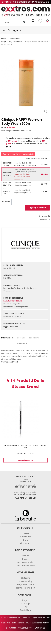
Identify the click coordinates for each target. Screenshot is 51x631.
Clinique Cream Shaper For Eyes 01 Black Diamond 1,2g (25, 446)
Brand (26, 540)
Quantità (6, 202)
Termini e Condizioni (25, 587)
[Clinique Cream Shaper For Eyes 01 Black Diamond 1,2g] (25, 419)
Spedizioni (34, 338)
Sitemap (25, 603)
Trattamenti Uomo (25, 565)
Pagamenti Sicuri (25, 584)
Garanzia (21, 338)
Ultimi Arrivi (25, 536)
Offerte (25, 533)
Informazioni (7, 338)
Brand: (8, 127)
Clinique (11, 127)
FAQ (25, 606)
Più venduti (25, 543)
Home (3, 38)
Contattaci (25, 610)
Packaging (22, 343)
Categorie (14, 30)
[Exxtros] (25, 11)
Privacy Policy (25, 581)
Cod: (3, 131)
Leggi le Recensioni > (11, 327)
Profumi (25, 555)
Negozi (25, 600)
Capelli (25, 559)
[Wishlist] (40, 21)
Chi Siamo (25, 578)
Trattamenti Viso (25, 562)
